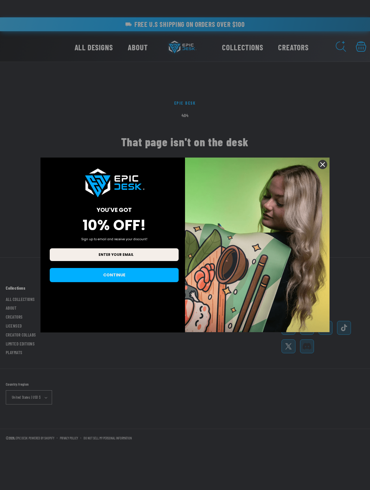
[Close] (323, 164)
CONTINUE (114, 275)
